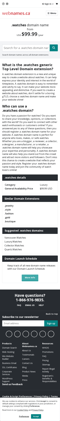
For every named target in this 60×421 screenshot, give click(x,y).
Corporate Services (7, 373)
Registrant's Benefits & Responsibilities (49, 378)
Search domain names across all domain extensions (25, 54)
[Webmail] (7, 3)
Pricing (45, 360)
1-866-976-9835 (29, 299)
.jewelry (9, 205)
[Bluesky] (34, 334)
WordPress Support (7, 380)
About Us (26, 350)
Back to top (52, 313)
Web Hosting (8, 352)
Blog (24, 367)
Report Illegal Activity (48, 370)
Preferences (24, 416)
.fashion (9, 213)
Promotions (47, 352)
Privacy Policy (37, 410)
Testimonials (28, 354)
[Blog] (42, 334)
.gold (7, 217)
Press (24, 380)
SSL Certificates (9, 367)
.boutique (10, 221)
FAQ (19, 305)
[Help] (3, 3)
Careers (25, 359)
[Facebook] (9, 334)
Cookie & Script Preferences (17, 396)
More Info (30, 277)
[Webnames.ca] (16, 13)
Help (41, 305)
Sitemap (46, 364)
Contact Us (27, 363)
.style (8, 209)
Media (25, 375)
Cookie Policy (22, 410)
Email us (30, 305)
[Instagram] (17, 334)
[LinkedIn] (26, 334)
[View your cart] (57, 3)
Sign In (48, 3)
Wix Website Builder (8, 357)
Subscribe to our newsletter (20, 317)
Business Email (9, 363)
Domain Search (9, 347)
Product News (29, 371)
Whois (45, 347)
